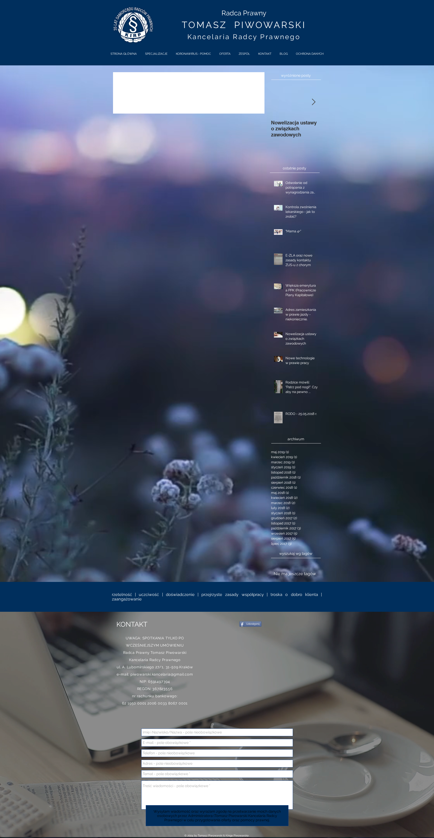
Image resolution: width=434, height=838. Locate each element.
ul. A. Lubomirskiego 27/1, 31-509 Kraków (155, 667)
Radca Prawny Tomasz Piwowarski (154, 652)
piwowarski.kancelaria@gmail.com (161, 674)
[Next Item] (313, 102)
